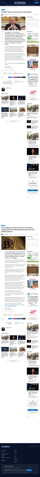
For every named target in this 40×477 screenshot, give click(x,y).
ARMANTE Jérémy (6, 234)
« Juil (27, 248)
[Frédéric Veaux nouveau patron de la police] (13, 23)
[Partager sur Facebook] (34, 14)
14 (34, 23)
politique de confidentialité (26, 472)
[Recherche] (38, 0)
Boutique (15, 462)
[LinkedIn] (2, 37)
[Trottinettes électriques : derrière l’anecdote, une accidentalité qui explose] (5, 98)
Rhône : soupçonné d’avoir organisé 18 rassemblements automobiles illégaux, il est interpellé (21, 114)
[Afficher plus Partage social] (38, 14)
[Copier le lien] (2, 43)
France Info (23, 275)
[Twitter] (2, 36)
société (15, 456)
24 (27, 26)
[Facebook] (2, 34)
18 (29, 244)
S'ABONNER (36, 2)
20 (32, 244)
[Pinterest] (2, 39)
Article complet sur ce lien (8, 309)
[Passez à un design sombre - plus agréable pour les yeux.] (37, 0)
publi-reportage (16, 459)
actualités (3, 225)
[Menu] (1, 2)
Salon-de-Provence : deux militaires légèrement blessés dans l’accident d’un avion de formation (13, 114)
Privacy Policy (32, 193)
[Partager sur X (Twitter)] (35, 14)
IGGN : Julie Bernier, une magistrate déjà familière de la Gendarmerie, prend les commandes (13, 103)
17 (27, 244)
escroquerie (6, 311)
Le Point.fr (8, 66)
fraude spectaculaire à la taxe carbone (11, 301)
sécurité (15, 453)
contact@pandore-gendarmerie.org (5, 457)
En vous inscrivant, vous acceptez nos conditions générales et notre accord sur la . (17, 472)
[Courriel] (2, 41)
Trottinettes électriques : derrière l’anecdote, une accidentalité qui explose (5, 102)
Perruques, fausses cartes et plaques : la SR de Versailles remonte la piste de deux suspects (21, 102)
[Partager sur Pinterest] (36, 14)
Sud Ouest (10, 67)
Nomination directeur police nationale (10, 70)
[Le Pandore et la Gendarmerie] (20, 2)
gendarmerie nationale (11, 311)
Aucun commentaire (20, 234)
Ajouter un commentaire (13, 121)
